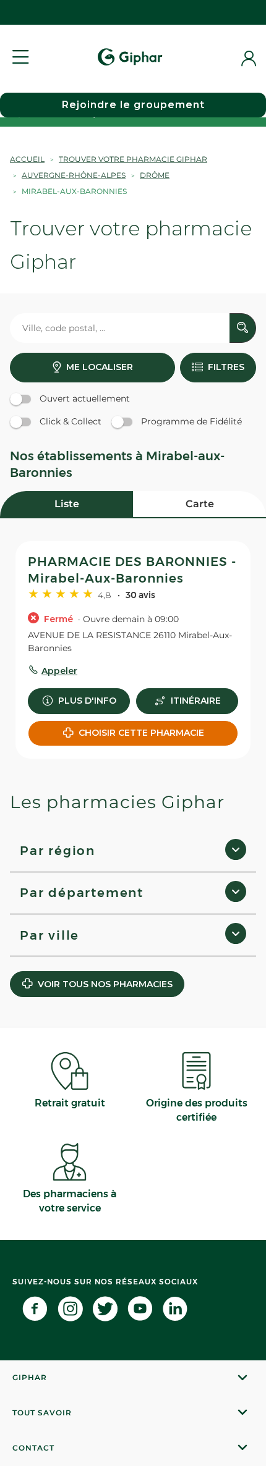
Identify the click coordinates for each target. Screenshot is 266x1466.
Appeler (59, 670)
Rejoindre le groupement (133, 105)
